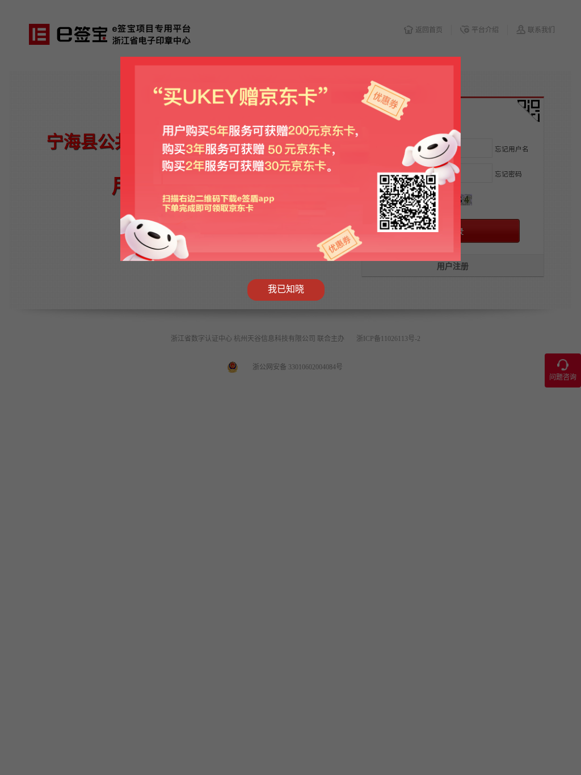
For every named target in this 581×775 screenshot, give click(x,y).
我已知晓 (286, 289)
